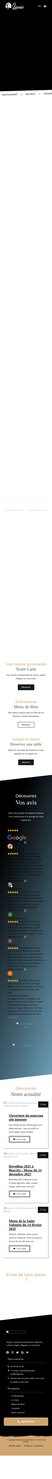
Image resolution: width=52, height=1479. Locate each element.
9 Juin (43, 1104)
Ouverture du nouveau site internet (26, 1117)
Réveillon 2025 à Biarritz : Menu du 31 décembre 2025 (25, 1170)
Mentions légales (15, 1446)
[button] (39, 6)
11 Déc (43, 1155)
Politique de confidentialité (33, 1446)
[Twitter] (17, 1352)
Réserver (26, 762)
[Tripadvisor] (27, 1352)
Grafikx (26, 1442)
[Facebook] (7, 1352)
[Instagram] (12, 1352)
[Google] (22, 1352)
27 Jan (43, 1210)
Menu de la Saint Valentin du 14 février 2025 (25, 1225)
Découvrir (26, 687)
